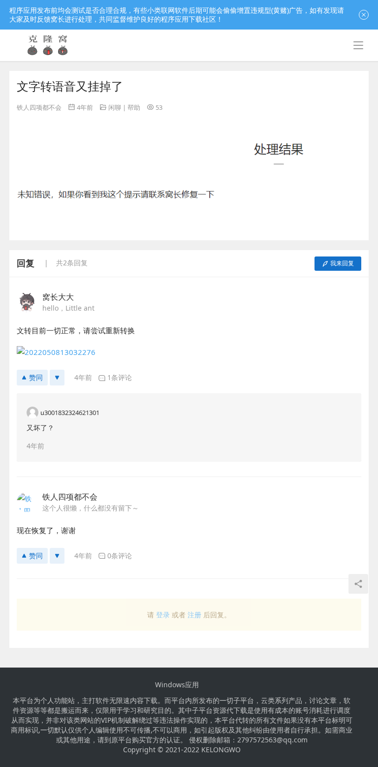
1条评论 (119, 377)
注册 (194, 614)
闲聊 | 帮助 (124, 107)
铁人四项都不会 (39, 107)
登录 (163, 614)
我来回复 (342, 263)
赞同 (36, 377)
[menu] (358, 45)
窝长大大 (58, 297)
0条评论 (119, 555)
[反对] (57, 377)
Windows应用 (177, 684)
